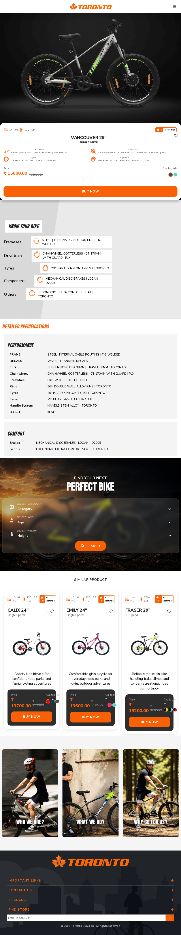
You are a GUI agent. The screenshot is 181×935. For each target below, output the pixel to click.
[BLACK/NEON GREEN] (166, 710)
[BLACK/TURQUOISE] (171, 710)
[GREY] (170, 174)
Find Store (19, 910)
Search (92, 546)
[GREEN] (57, 701)
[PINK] (109, 705)
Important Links (24, 880)
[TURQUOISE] (175, 175)
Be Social (17, 900)
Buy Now (90, 191)
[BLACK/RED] (175, 710)
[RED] (48, 701)
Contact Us (20, 890)
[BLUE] (53, 701)
